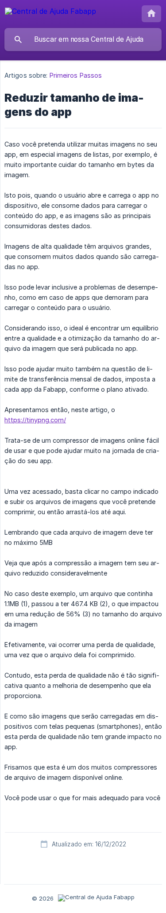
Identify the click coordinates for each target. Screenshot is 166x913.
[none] (50, 12)
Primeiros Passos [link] (76, 75)
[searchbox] (83, 39)
